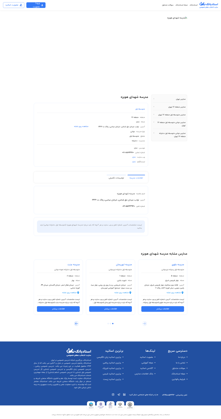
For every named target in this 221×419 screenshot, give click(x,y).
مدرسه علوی (178, 264)
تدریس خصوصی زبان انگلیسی (78, 369)
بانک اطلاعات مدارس (144, 373)
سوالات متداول (167, 5)
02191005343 (168, 395)
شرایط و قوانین (178, 379)
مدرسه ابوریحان (124, 264)
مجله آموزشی (147, 362)
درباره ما (181, 357)
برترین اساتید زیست (112, 379)
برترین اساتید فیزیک (112, 368)
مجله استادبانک (181, 5)
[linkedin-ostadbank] (124, 395)
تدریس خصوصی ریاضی (44, 366)
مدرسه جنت (74, 264)
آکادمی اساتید (146, 368)
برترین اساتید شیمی (112, 373)
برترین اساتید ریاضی (112, 362)
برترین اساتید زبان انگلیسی (109, 357)
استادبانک (193, 5)
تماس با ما (180, 362)
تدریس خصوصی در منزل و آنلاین (63, 363)
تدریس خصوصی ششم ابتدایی (60, 372)
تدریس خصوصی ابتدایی (52, 369)
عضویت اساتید (146, 357)
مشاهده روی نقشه (81, 126)
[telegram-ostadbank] (119, 395)
